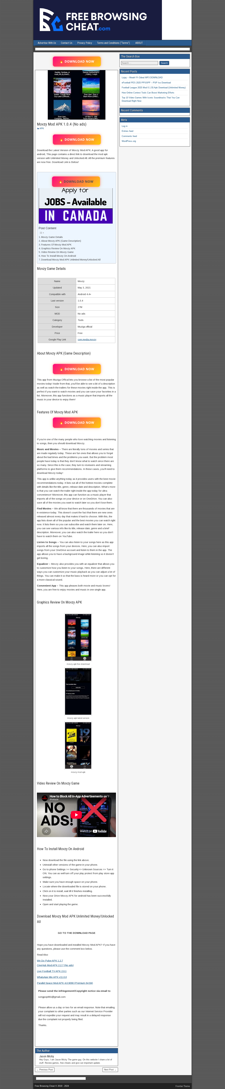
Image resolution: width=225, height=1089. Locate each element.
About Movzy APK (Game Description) (61, 241)
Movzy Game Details (52, 237)
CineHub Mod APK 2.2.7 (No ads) (55, 965)
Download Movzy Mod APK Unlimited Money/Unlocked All (70, 259)
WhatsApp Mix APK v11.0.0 (52, 977)
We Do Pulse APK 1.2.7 (50, 960)
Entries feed (127, 131)
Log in (124, 126)
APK (42, 128)
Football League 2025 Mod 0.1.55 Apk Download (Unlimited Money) (154, 87)
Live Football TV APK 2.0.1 (52, 971)
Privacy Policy (84, 42)
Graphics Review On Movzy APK (58, 248)
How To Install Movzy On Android (58, 256)
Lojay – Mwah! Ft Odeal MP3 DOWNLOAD (142, 77)
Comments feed (129, 136)
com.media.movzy (87, 339)
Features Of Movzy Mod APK (56, 244)
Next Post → (110, 1069)
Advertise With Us (47, 42)
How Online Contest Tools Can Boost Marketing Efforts (148, 92)
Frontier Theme (183, 1086)
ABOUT (139, 42)
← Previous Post (45, 1069)
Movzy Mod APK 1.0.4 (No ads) (61, 124)
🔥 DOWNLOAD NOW (76, 61)
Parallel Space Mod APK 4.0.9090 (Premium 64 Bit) (65, 983)
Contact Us (66, 42)
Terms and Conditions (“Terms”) (113, 42)
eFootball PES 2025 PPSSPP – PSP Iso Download (146, 82)
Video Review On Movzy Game (57, 252)
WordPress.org (129, 141)
